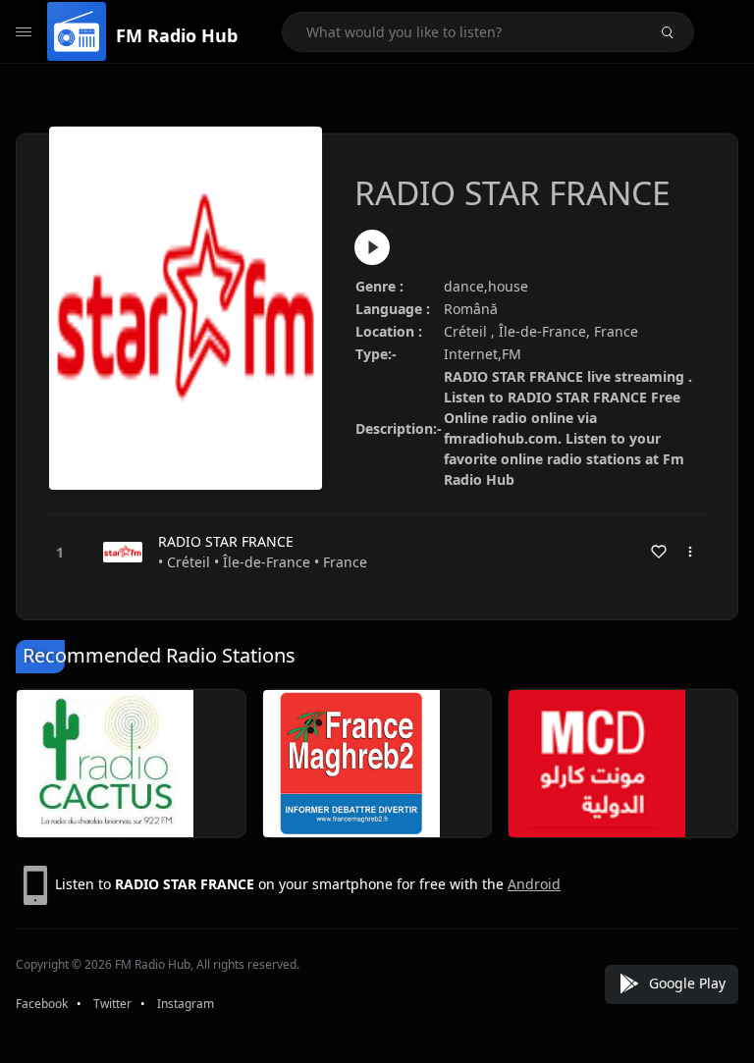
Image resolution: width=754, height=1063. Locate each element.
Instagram (185, 1003)
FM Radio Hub (177, 35)
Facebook (42, 1003)
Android (534, 884)
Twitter (112, 1003)
